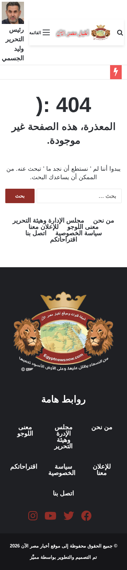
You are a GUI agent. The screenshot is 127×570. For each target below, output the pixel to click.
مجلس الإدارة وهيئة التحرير (48, 220)
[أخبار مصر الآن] (83, 32)
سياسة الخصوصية (78, 233)
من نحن (103, 220)
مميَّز (35, 557)
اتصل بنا (36, 233)
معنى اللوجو (83, 227)
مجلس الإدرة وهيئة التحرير (63, 437)
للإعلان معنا (44, 227)
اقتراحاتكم (63, 239)
